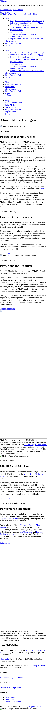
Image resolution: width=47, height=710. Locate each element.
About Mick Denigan (13, 84)
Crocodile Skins (31, 25)
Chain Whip (27, 23)
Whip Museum (39, 665)
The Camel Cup (26, 532)
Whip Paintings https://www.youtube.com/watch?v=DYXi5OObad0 (23, 34)
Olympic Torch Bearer (9, 518)
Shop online (5, 659)
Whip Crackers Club (13, 43)
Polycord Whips (16, 23)
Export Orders (15, 39)
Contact (8, 45)
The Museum (10, 41)
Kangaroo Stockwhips (19, 21)
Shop (7, 18)
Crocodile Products (17, 25)
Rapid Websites (35, 706)
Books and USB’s (32, 27)
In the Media (39, 39)
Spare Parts (14, 30)
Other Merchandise (17, 27)
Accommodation (27, 39)
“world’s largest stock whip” (35, 445)
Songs (41, 27)
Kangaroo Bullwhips (36, 21)
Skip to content (6, 1)
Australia (42, 189)
